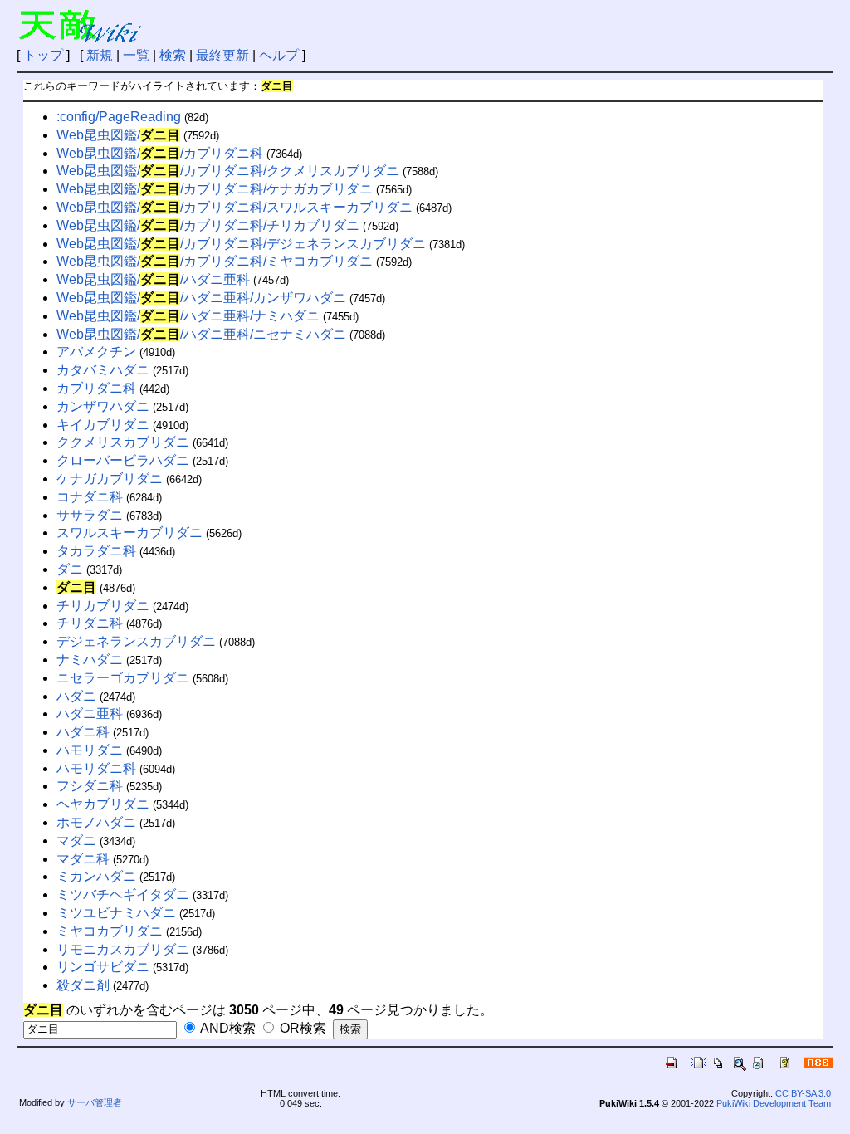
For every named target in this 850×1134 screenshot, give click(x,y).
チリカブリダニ (102, 606)
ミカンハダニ (96, 876)
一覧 (136, 55)
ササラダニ (89, 515)
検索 (172, 55)
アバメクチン (96, 352)
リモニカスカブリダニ (122, 949)
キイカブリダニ (102, 425)
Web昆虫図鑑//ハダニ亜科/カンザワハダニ (201, 298)
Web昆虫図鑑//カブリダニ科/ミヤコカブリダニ (214, 261)
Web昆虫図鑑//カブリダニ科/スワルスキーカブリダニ (234, 207)
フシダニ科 (89, 786)
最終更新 (222, 55)
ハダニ (76, 696)
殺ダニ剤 (83, 985)
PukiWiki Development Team (773, 1103)
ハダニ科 (83, 732)
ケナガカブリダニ (109, 479)
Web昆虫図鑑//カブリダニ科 (159, 153)
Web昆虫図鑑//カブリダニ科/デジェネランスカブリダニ (241, 244)
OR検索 (301, 1028)
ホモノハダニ (96, 822)
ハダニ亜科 (89, 713)
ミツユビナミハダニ (116, 913)
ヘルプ (279, 55)
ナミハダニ (89, 660)
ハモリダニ (89, 750)
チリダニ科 (89, 623)
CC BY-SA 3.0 (803, 1093)
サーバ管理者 (94, 1102)
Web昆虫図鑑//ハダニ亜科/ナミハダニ (188, 316)
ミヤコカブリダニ (109, 931)
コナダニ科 (89, 497)
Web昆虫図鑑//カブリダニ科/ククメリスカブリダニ (227, 171)
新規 (99, 55)
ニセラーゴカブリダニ (122, 678)
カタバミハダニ (102, 370)
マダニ (76, 840)
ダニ (69, 569)
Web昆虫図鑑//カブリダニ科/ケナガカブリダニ (214, 189)
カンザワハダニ (102, 406)
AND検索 (227, 1028)
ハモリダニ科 (96, 768)
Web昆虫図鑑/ (118, 135)
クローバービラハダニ (122, 460)
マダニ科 (83, 859)
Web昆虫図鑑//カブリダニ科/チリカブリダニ (207, 225)
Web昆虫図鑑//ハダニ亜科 (153, 279)
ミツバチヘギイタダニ (122, 894)
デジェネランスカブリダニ (136, 641)
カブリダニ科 (96, 388)
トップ (43, 55)
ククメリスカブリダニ (122, 442)
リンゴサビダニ (102, 967)
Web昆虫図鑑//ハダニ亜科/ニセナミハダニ (201, 334)
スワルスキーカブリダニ (129, 532)
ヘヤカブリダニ (102, 804)
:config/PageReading (118, 117)
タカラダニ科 (96, 551)
